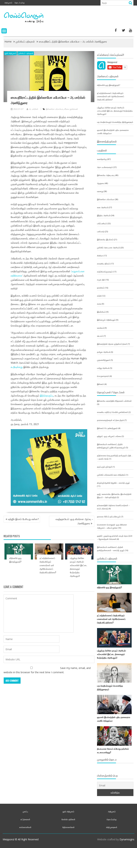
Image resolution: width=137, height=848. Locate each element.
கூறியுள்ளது (17, 367)
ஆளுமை (100, 183)
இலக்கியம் (101, 311)
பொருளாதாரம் (103, 376)
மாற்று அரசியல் (103, 368)
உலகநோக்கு (102, 159)
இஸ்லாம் (100, 384)
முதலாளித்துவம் (103, 360)
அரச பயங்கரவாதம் (105, 167)
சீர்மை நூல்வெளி (71, 109)
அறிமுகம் (8, 2)
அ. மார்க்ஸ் (33, 109)
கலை (99, 303)
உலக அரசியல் (102, 207)
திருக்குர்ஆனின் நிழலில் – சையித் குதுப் (113, 482)
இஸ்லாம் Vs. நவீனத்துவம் (107, 428)
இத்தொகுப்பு (46, 395)
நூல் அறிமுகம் (10, 53)
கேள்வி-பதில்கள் (68, 819)
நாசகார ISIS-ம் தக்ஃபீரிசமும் (108, 516)
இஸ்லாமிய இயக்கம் (105, 239)
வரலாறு (100, 191)
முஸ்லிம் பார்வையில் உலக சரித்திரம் (111, 474)
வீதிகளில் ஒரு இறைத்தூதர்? (108, 85)
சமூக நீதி (101, 279)
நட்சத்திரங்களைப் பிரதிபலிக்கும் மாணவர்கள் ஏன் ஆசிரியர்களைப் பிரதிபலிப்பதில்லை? (48, 565)
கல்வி (99, 295)
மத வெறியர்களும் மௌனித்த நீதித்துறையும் (115, 122)
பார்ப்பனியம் (102, 223)
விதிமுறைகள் (111, 827)
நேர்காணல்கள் (68, 827)
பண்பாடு (100, 231)
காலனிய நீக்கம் (103, 263)
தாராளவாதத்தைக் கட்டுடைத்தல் (110, 420)
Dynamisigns (127, 839)
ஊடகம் (100, 336)
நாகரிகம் (100, 287)
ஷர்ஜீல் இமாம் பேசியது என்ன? (23, 519)
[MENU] (4, 30)
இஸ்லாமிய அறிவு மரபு (106, 175)
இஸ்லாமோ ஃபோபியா (54, 109)
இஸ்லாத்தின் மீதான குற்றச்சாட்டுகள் (112, 344)
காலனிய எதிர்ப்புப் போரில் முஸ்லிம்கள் (112, 412)
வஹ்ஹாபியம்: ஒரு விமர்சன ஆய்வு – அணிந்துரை (74, 521)
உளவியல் (100, 328)
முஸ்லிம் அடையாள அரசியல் (108, 247)
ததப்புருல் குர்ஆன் (104, 466)
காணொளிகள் (25, 827)
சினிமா (100, 255)
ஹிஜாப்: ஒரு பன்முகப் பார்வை (109, 436)
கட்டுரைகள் (25, 819)
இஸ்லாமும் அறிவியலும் (106, 319)
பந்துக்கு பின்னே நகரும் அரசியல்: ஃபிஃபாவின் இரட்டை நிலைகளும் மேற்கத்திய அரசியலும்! (115, 110)
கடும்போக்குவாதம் (105, 271)
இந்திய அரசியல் (103, 215)
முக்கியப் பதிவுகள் (25, 53)
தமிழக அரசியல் (103, 352)
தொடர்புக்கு (20, 2)
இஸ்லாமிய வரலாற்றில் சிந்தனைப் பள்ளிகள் (114, 401)
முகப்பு (25, 811)
